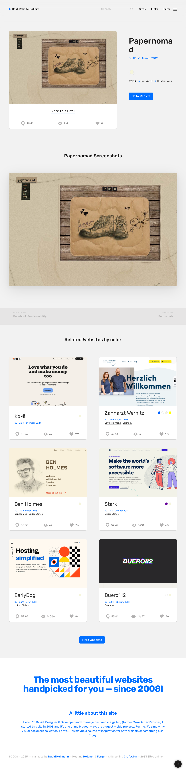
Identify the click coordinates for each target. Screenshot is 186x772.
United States (36, 514)
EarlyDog (25, 595)
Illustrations (164, 81)
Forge (101, 756)
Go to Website (141, 96)
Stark (111, 504)
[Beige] (132, 72)
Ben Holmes (28, 504)
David (40, 722)
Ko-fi (20, 416)
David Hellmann (113, 423)
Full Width (146, 81)
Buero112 (115, 595)
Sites (142, 9)
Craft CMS (130, 756)
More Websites (92, 640)
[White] (162, 412)
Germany (127, 423)
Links (154, 9)
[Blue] (159, 412)
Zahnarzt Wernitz (124, 413)
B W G (25, 9)
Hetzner (88, 756)
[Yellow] (170, 412)
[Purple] (166, 503)
